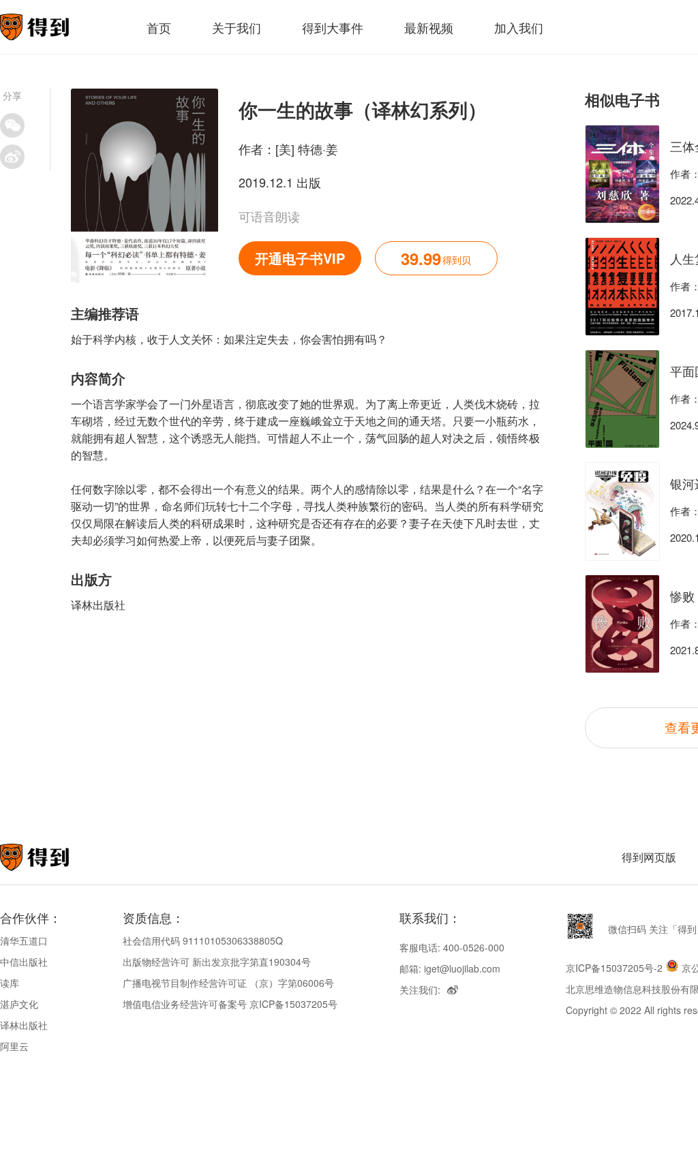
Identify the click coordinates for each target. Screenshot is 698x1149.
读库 (9, 983)
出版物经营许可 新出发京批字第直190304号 (217, 961)
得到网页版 (649, 857)
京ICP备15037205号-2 (614, 968)
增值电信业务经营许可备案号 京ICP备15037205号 (230, 1004)
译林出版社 (24, 1025)
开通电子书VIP (300, 258)
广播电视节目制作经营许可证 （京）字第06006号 (228, 983)
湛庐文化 (19, 1004)
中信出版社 (24, 961)
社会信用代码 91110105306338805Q (203, 940)
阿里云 (14, 1046)
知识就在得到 (53, 857)
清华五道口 (24, 940)
